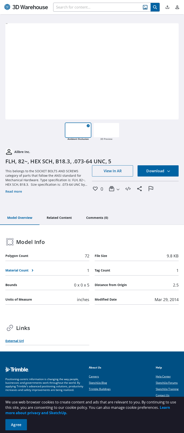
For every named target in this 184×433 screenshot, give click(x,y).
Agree (16, 424)
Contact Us (162, 395)
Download (155, 170)
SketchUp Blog (98, 383)
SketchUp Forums (167, 383)
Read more (13, 191)
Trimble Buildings (100, 389)
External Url (14, 341)
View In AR (113, 170)
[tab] (19, 218)
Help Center (163, 376)
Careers (94, 376)
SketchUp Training (167, 389)
